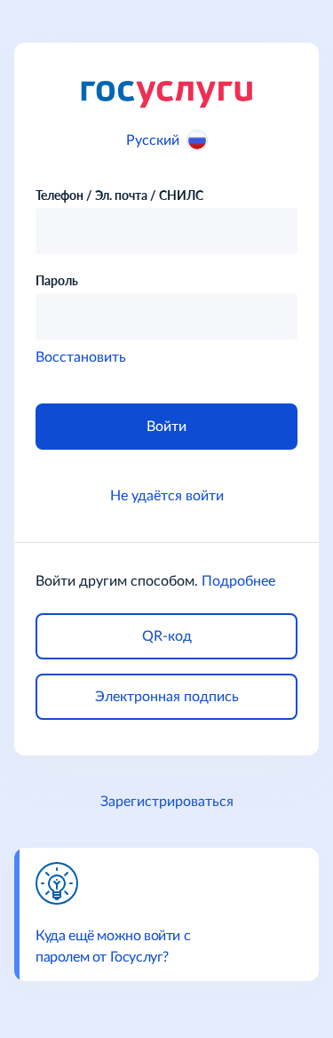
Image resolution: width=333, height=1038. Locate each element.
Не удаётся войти (167, 496)
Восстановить (81, 357)
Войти (166, 426)
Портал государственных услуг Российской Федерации (166, 93)
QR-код (167, 636)
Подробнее (238, 581)
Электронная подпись (167, 697)
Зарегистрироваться (167, 801)
